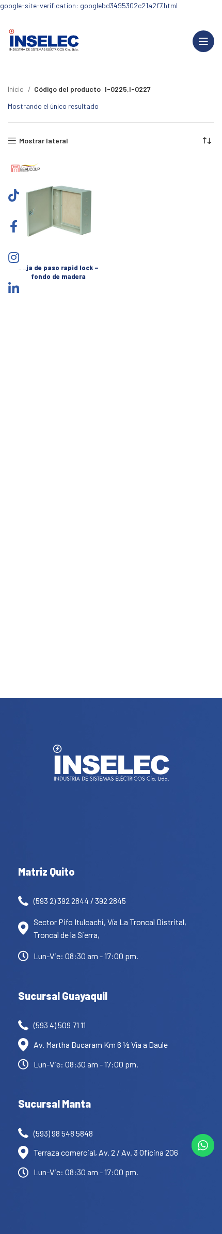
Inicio (16, 89)
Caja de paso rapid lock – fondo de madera (58, 272)
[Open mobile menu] (203, 41)
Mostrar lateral (43, 141)
